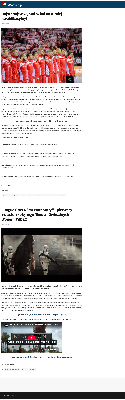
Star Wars (24, 369)
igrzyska (23, 195)
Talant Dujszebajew (59, 195)
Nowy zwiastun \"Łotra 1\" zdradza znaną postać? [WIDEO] (46, 315)
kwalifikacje (31, 195)
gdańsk (16, 195)
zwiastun (32, 369)
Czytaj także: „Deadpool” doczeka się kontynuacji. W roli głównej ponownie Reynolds (41, 357)
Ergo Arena (8, 195)
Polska (49, 195)
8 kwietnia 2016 (5, 23)
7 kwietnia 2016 (5, 224)
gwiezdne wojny (14, 369)
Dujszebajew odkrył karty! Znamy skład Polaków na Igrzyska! (46, 121)
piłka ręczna (41, 195)
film (6, 369)
